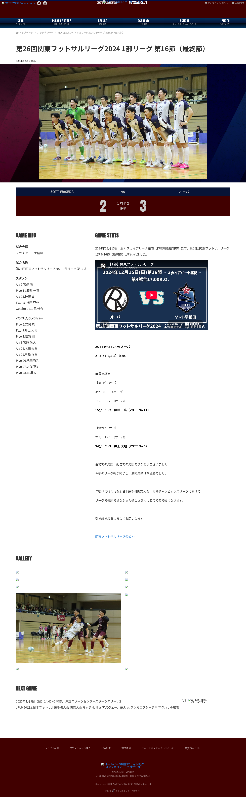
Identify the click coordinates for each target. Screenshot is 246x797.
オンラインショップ (218, 2)
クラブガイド (52, 748)
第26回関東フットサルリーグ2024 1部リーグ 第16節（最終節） (91, 32)
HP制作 (123, 790)
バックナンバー (45, 32)
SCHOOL (184, 21)
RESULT (102, 21)
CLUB (21, 21)
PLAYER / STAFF (61, 21)
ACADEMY (143, 21)
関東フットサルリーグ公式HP (115, 536)
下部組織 (126, 748)
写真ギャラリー (193, 748)
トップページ (26, 32)
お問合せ (239, 2)
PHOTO (225, 21)
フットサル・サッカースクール (158, 748)
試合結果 (106, 748)
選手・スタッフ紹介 (80, 748)
